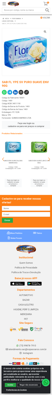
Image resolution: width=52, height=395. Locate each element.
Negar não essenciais (29, 385)
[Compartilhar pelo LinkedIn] (15, 92)
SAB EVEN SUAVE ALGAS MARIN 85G (13, 162)
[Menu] (4, 4)
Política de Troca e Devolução (26, 272)
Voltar (46, 18)
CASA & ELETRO (26, 304)
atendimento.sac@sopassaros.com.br (28, 349)
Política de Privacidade (26, 267)
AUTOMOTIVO (26, 295)
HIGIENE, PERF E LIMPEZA (26, 309)
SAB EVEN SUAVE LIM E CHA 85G (39, 162)
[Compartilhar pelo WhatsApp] (4, 92)
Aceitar (10, 385)
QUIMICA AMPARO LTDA (21, 118)
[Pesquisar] (47, 10)
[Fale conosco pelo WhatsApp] (45, 382)
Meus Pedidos (16, 233)
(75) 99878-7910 (27, 345)
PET (26, 319)
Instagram (27, 353)
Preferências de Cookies (16, 390)
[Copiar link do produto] (26, 92)
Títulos (39, 233)
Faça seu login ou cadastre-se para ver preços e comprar (26, 124)
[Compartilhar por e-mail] (21, 92)
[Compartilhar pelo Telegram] (9, 92)
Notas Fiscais (16, 238)
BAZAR (26, 300)
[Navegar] (3, 159)
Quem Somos (26, 263)
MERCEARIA (26, 314)
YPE (9, 115)
